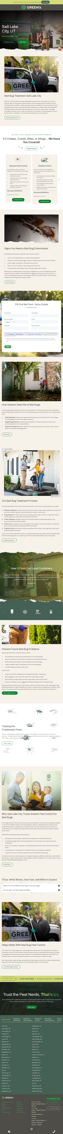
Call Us (54, 1131)
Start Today (7, 743)
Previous (4, 180)
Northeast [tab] (6, 1019)
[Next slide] (59, 612)
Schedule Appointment (11, 967)
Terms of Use (21, 1112)
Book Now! (7, 864)
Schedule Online (9, 42)
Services (19, 1102)
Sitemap (19, 1110)
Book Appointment (12, 118)
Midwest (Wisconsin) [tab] (50, 1019)
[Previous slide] (4, 612)
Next (59, 180)
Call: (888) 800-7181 (53, 1098)
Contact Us (9, 1131)
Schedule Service (9, 540)
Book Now (45, 2)
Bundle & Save (31, 148)
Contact (19, 1106)
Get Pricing (9, 282)
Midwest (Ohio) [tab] (38, 1019)
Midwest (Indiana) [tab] (17, 1019)
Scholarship (5, 1112)
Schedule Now (18, 200)
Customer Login (54, 1108)
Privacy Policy (6, 1108)
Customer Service (7, 1102)
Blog (3, 1106)
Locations (20, 1104)
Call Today (23, 42)
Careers (4, 1104)
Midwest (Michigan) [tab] (27, 1019)
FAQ (3, 1110)
